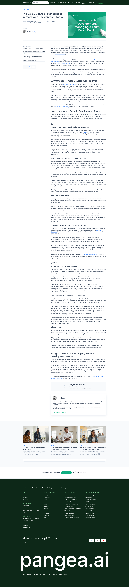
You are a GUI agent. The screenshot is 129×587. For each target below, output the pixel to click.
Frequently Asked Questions (29, 60)
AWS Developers (89, 497)
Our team (25, 497)
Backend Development (70, 497)
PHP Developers (89, 508)
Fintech (45, 504)
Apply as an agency (28, 508)
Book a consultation (101, 2)
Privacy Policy (63, 574)
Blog (24, 9)
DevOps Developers (90, 499)
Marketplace (47, 513)
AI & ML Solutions (69, 495)
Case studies (83, 2)
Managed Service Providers (71, 517)
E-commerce (47, 497)
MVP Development (69, 506)
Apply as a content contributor (31, 510)
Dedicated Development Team (30, 523)
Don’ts (24, 53)
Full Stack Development (70, 501)
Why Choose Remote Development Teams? (33, 48)
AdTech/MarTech (48, 495)
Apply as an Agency (81, 472)
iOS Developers (89, 506)
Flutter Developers (90, 517)
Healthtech (46, 506)
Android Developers (90, 495)
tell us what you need (64, 63)
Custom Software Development (31, 518)
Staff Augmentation (69, 515)
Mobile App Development (71, 504)
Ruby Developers (89, 515)
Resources (77, 2)
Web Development (69, 513)
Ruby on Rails (55, 61)
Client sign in (50, 488)
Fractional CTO (26, 525)
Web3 (45, 517)
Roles (28, 9)
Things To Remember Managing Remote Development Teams (32, 57)
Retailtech (46, 511)
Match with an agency (62, 488)
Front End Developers (91, 511)
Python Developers (90, 513)
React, (96, 60)
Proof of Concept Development (72, 508)
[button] (53, 2)
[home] (27, 2)
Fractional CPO (26, 527)
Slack (85, 132)
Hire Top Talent (66, 472)
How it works (26, 488)
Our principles (26, 495)
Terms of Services (52, 574)
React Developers (90, 504)
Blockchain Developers (91, 520)
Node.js (100, 60)
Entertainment (47, 501)
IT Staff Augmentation (28, 520)
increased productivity (62, 107)
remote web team (60, 54)
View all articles (64, 460)
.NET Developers (89, 501)
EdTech (45, 499)
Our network (26, 499)
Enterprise (46, 515)
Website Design (68, 511)
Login (24, 512)
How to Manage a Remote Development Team (34, 51)
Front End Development (70, 499)
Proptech (46, 508)
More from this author (58, 412)
